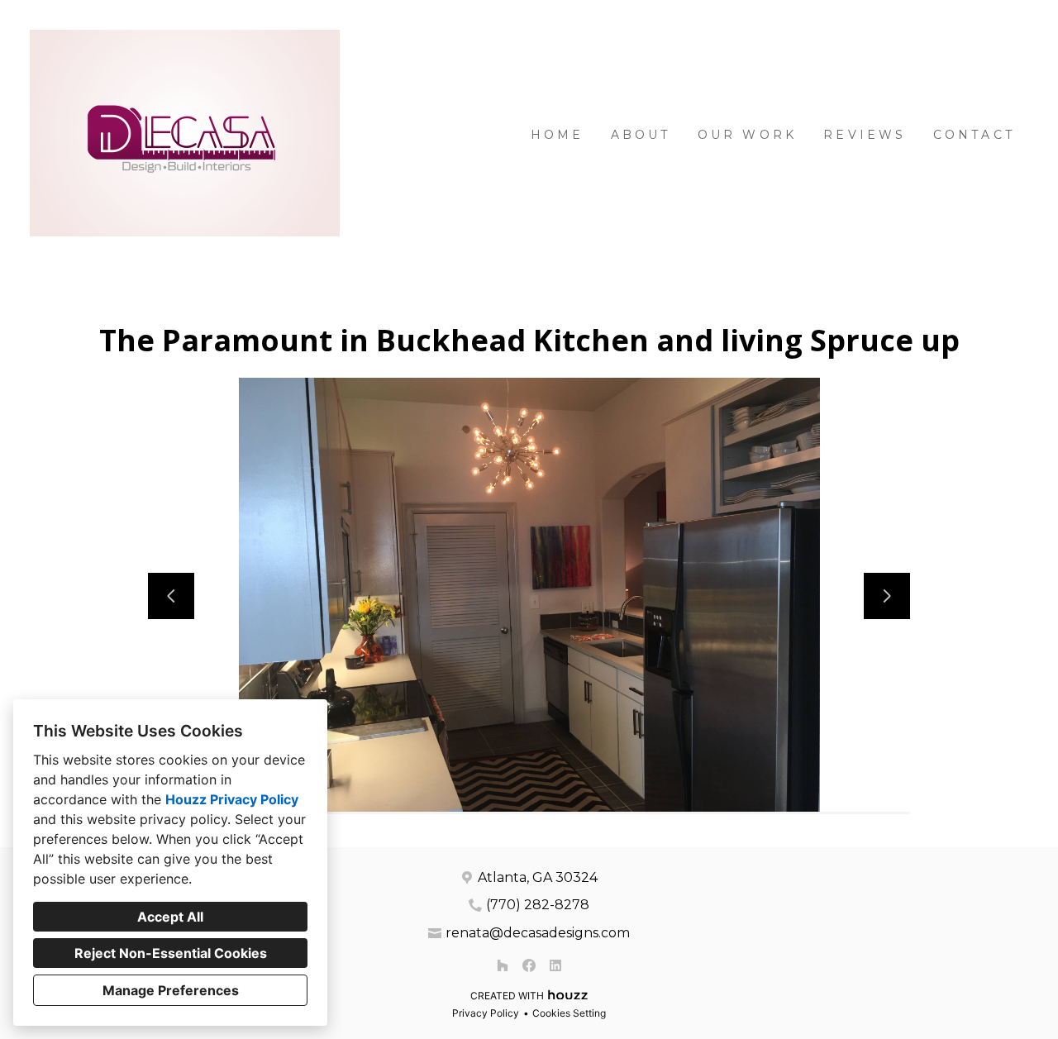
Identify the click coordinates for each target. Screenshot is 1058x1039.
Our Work (748, 134)
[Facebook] (529, 965)
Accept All (170, 916)
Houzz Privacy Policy (231, 799)
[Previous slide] (171, 596)
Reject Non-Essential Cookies (170, 953)
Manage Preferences (170, 990)
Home (557, 134)
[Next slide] (887, 596)
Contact (974, 134)
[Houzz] (502, 965)
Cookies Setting (569, 1013)
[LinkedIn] (555, 965)
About (641, 134)
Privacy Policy (485, 1013)
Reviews (864, 134)
